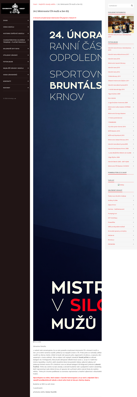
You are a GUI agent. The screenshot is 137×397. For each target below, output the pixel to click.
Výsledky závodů (10, 55)
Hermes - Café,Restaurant (116, 209)
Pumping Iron (112, 213)
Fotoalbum (8, 62)
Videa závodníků (10, 75)
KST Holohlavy (112, 218)
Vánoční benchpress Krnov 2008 (118, 148)
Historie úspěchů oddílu (13, 33)
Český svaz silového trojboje (117, 196)
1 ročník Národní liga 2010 (116, 89)
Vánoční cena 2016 (114, 59)
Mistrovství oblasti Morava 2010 (118, 140)
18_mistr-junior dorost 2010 (117, 127)
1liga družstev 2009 (114, 94)
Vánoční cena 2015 (114, 67)
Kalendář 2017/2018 (11, 49)
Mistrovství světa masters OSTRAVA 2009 (119, 108)
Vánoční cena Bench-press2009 (118, 144)
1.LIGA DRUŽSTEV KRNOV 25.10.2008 (119, 153)
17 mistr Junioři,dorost (115, 118)
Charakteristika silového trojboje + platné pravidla (14, 41)
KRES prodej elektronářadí (116, 227)
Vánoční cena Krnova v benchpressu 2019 (119, 36)
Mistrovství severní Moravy (116, 63)
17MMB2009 (112, 122)
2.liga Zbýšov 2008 (114, 157)
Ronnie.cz (111, 240)
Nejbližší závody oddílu (13, 68)
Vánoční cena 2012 (114, 72)
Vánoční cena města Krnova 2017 (118, 54)
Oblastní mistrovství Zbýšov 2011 (118, 81)
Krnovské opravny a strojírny (117, 231)
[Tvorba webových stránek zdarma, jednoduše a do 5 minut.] (15, 98)
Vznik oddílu (8, 27)
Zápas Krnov (112, 205)
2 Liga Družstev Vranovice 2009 (118, 102)
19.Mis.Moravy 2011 (114, 76)
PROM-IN (111, 235)
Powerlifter (111, 222)
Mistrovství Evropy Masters (117, 113)
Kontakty (7, 81)
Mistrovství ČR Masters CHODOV (118, 166)
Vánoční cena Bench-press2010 (118, 85)
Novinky (6, 88)
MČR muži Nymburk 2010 (116, 135)
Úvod (5, 20)
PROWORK (111, 244)
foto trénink (112, 98)
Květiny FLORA (113, 200)
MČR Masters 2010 (114, 131)
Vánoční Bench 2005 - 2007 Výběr (118, 162)
